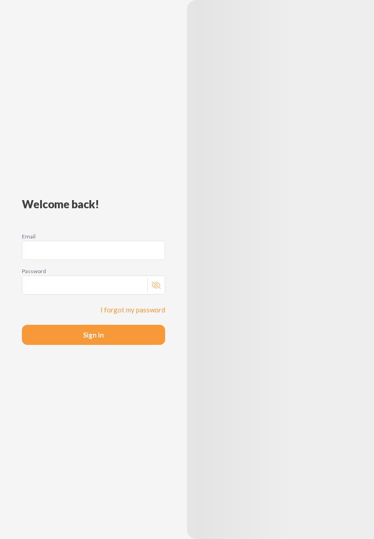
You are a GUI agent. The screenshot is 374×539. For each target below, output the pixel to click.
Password (34, 271)
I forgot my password (132, 310)
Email (29, 236)
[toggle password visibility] (155, 285)
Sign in (93, 335)
